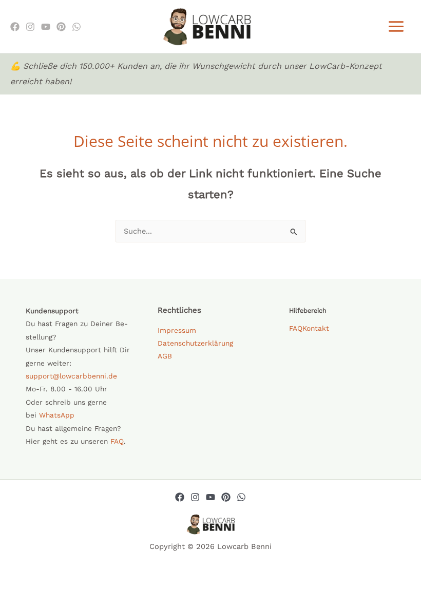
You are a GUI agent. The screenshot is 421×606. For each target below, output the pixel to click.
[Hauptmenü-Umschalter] (396, 26)
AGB (165, 356)
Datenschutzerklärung (195, 343)
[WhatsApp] (76, 26)
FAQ (117, 441)
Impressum (177, 330)
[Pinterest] (61, 26)
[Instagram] (30, 26)
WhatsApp (56, 415)
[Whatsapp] (241, 497)
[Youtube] (45, 26)
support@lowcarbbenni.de (71, 376)
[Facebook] (15, 26)
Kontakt (315, 328)
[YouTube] (210, 497)
